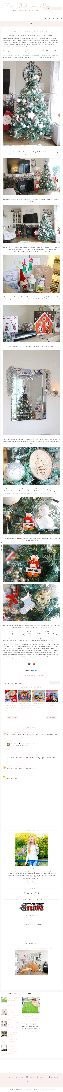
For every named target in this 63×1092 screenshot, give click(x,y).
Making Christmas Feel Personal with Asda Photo (11, 706)
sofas (8, 658)
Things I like (41, 35)
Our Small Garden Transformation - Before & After (10, 1003)
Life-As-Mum (11, 776)
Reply (9, 749)
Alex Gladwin (15, 743)
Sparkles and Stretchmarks (42, 627)
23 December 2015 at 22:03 (22, 755)
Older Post (51, 717)
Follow (32, 919)
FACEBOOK (23, 675)
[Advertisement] (31, 815)
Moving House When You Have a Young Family (10, 1050)
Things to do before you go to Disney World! (10, 1025)
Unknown (9, 766)
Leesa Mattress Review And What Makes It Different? (10, 1015)
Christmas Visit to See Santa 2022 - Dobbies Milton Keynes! (24, 706)
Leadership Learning (13, 732)
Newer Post (12, 717)
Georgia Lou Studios (48, 1089)
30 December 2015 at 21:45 (23, 776)
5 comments (51, 35)
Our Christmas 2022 (52, 704)
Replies (10, 740)
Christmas (33, 35)
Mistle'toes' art (22, 299)
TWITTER (31, 675)
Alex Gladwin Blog (26, 6)
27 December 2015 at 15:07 (21, 766)
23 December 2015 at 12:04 (27, 732)
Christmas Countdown (34, 656)
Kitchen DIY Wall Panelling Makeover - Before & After (31, 948)
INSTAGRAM (40, 675)
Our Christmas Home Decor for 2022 (38, 705)
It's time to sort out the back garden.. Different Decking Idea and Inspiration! (10, 1038)
